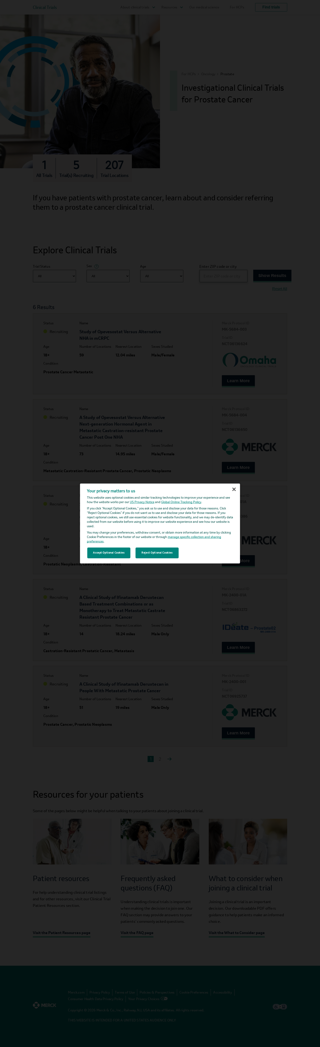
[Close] (234, 489)
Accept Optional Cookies (108, 552)
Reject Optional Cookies (156, 552)
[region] (160, 524)
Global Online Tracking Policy (181, 502)
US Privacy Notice (142, 502)
